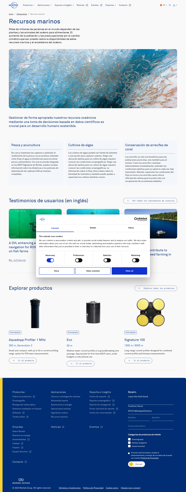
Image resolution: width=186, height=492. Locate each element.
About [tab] (131, 228)
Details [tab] (93, 228)
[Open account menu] (175, 5)
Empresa (110, 5)
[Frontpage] (13, 5)
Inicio (11, 14)
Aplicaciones (44, 5)
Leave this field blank (138, 397)
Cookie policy (112, 488)
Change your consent (130, 488)
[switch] (78, 260)
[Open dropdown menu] (34, 5)
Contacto (123, 5)
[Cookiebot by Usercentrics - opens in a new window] (136, 219)
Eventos (95, 5)
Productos (28, 5)
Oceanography (137, 439)
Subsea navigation (139, 443)
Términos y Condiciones (70, 488)
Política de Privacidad (149, 458)
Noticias (80, 5)
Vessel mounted (138, 446)
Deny (56, 271)
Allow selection (93, 271)
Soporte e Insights (63, 5)
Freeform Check (135, 406)
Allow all (129, 271)
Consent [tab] (55, 228)
